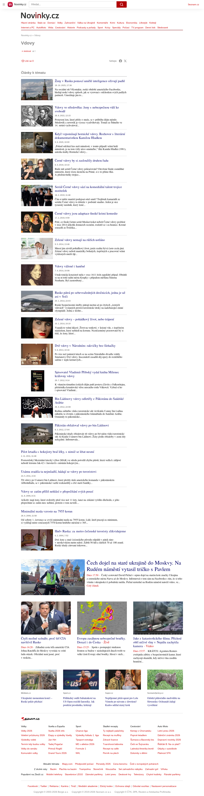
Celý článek (93, 585)
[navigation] (3, 4)
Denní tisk (150, 27)
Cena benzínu (120, 764)
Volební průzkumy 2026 (33, 735)
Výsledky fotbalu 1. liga (87, 735)
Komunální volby (29, 753)
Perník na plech (111, 753)
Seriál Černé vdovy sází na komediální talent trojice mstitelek (88, 189)
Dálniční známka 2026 (169, 735)
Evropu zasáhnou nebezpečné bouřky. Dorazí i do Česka (101, 640)
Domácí (51, 22)
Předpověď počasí (84, 764)
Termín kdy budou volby (33, 744)
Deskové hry (125, 774)
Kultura (120, 22)
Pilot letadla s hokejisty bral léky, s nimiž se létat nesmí (57, 451)
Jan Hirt (52, 739)
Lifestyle (143, 22)
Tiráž (73, 786)
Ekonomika (131, 22)
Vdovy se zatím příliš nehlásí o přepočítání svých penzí (57, 491)
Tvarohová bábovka (113, 744)
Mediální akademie (88, 786)
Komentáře (102, 22)
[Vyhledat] (122, 4)
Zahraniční (70, 22)
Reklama (54, 786)
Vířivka (164, 769)
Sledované (162, 27)
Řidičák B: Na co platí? (169, 744)
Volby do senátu (29, 748)
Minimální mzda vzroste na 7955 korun (46, 511)
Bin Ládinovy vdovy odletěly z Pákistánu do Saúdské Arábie (89, 400)
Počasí (126, 27)
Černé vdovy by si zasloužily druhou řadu (81, 160)
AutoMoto (41, 27)
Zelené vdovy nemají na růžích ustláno (80, 240)
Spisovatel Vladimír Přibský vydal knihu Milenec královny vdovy (87, 374)
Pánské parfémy (172, 774)
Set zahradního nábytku (131, 769)
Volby (60, 22)
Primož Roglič (55, 748)
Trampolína (85, 769)
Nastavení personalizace (164, 786)
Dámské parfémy (94, 774)
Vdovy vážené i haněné (70, 266)
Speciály (116, 27)
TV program (137, 27)
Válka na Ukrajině (86, 22)
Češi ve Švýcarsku (139, 744)
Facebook (33, 786)
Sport (100, 27)
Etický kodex (106, 786)
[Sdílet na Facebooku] (120, 61)
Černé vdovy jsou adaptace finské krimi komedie (86, 213)
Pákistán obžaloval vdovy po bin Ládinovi (82, 425)
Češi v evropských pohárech (144, 764)
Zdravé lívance (110, 739)
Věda (50, 27)
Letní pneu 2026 (166, 731)
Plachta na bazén (68, 769)
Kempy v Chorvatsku (140, 731)
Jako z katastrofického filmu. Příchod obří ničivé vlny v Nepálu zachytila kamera (157, 642)
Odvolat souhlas (141, 786)
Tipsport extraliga (84, 739)
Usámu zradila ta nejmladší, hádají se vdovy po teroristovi (58, 471)
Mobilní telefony (54, 774)
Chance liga (82, 731)
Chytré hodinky (153, 774)
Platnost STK (164, 753)
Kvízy (107, 27)
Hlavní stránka (28, 22)
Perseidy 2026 (103, 764)
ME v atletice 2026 (85, 744)
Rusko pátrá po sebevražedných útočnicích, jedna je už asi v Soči (90, 294)
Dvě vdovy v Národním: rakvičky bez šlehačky (85, 345)
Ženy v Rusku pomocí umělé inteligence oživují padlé (90, 81)
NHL (78, 753)
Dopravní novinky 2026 (169, 739)
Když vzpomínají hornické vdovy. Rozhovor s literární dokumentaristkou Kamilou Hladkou (90, 136)
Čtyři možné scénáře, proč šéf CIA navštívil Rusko (43, 640)
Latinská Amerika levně (142, 748)
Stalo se (41, 22)
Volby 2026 (26, 731)
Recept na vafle (111, 748)
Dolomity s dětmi (138, 753)
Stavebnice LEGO (74, 774)
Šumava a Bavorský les (142, 739)
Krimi (112, 22)
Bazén (53, 769)
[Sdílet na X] (125, 61)
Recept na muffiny (112, 735)
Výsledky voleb (28, 739)
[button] (37, 89)
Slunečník (98, 769)
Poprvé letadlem (138, 735)
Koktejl (152, 22)
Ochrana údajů (122, 786)
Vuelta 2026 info (56, 731)
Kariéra (64, 786)
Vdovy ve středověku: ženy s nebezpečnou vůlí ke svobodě (87, 109)
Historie (71, 27)
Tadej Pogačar (55, 744)
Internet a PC (27, 27)
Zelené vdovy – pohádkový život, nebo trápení (84, 319)
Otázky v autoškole (167, 748)
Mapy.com (67, 764)
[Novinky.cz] (40, 16)
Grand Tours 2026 (57, 753)
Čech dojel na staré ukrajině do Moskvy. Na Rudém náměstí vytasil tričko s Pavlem (134, 566)
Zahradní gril (151, 769)
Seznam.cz (193, 4)
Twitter (43, 786)
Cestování (60, 27)
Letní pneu (110, 774)
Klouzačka (111, 769)
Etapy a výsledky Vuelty (60, 735)
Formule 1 (81, 748)
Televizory (139, 774)
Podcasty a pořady (86, 27)
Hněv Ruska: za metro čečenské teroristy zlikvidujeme (90, 531)
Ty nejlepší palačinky (113, 731)
